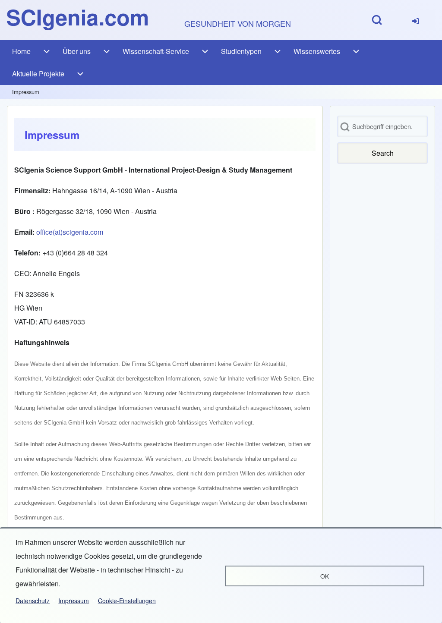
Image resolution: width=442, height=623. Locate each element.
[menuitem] (415, 20)
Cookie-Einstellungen (127, 600)
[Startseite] (77, 19)
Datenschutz (33, 600)
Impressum (73, 600)
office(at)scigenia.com (69, 232)
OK (324, 576)
